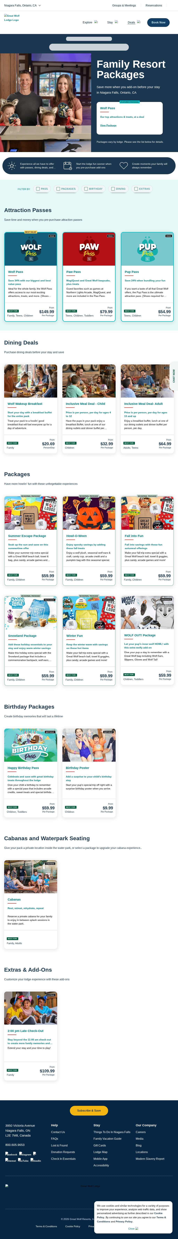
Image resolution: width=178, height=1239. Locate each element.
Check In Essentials (63, 1158)
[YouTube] (23, 1160)
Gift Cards (100, 1145)
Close (131, 1228)
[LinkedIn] (36, 1160)
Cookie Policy (72, 1226)
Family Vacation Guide (108, 1138)
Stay (110, 22)
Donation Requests (63, 1152)
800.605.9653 (15, 1145)
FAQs (54, 1138)
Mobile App (100, 1158)
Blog (138, 1145)
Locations (142, 1152)
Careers (141, 1132)
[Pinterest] (10, 1160)
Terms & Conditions (46, 1226)
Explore (87, 22)
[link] (130, 118)
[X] (35, 1154)
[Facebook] (11, 1154)
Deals (131, 22)
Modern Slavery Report (150, 1158)
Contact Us (58, 1132)
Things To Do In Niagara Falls (112, 1132)
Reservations (154, 5)
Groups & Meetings (124, 5)
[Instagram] (25, 1154)
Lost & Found (59, 1145)
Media (139, 1138)
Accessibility (101, 1165)
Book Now (158, 22)
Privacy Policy (124, 1221)
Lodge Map (100, 1152)
